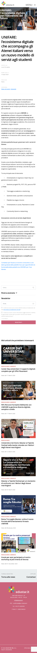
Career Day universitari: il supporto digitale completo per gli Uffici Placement (18, 370)
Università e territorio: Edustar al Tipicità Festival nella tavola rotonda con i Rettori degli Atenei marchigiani (17, 445)
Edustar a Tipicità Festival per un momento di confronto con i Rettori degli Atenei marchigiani (18, 483)
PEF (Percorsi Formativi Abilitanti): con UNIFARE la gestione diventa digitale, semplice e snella (16, 407)
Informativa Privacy (29, 648)
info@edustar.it (18, 600)
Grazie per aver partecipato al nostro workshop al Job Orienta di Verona (15, 558)
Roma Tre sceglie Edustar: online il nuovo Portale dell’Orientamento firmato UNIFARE (17, 521)
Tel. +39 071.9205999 (19, 606)
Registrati (18, 322)
